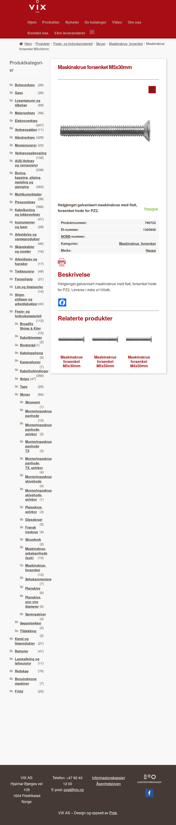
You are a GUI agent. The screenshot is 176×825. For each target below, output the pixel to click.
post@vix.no (74, 789)
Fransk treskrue (31, 529)
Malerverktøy (25, 112)
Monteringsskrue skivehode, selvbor (38, 495)
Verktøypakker (26, 129)
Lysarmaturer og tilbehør (27, 102)
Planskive (32, 588)
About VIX (93, 32)
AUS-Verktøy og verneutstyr (26, 163)
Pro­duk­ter (51, 22)
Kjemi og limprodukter (25, 641)
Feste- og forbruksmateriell (73, 43)
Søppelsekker (30, 623)
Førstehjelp (24, 279)
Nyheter (72, 22)
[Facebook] (62, 302)
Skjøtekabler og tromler (24, 249)
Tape (24, 386)
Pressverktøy (25, 202)
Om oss (134, 22)
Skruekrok (33, 539)
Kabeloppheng (31, 352)
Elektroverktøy (26, 120)
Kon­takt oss (38, 33)
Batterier (21, 651)
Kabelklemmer (31, 337)
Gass (19, 92)
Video (117, 22)
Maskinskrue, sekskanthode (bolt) (36, 553)
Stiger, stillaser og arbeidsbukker (26, 299)
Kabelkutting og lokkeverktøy (27, 212)
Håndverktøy (25, 137)
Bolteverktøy (25, 85)
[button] (152, 89)
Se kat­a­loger (95, 22)
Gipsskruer (33, 519)
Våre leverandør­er (69, 33)
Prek (113, 812)
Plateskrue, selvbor (34, 509)
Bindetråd (27, 345)
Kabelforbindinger (34, 371)
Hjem (32, 22)
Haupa (151, 250)
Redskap (22, 671)
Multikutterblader (28, 194)
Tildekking (28, 631)
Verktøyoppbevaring (31, 153)
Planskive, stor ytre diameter (33, 602)
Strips (24, 378)
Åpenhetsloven (108, 783)
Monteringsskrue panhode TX (38, 446)
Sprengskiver (35, 614)
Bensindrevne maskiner (26, 681)
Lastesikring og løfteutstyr (27, 661)
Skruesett (32, 402)
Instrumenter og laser (25, 224)
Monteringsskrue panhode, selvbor (38, 429)
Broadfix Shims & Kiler (30, 326)
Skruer (101, 43)
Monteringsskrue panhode (38, 413)
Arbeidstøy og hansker (26, 261)
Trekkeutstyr (24, 271)
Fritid (19, 691)
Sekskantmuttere (38, 579)
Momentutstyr (26, 145)
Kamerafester (30, 362)
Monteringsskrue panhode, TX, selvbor (38, 463)
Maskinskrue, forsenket (126, 43)
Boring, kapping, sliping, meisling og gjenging (28, 180)
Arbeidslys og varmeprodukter (27, 236)
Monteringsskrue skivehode (38, 478)
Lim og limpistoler (29, 286)
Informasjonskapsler (108, 777)
